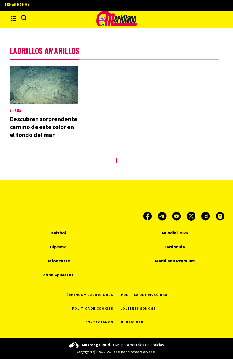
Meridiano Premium (175, 261)
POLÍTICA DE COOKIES (92, 308)
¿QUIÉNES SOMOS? (138, 308)
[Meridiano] (116, 18)
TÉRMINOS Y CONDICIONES (88, 295)
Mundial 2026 (175, 233)
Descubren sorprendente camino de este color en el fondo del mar (43, 127)
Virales (16, 110)
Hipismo (58, 247)
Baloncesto (58, 261)
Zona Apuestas (58, 275)
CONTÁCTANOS (99, 322)
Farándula (175, 247)
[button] (13, 18)
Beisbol (58, 233)
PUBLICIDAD (132, 322)
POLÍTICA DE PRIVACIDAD (144, 295)
